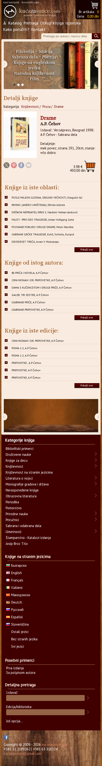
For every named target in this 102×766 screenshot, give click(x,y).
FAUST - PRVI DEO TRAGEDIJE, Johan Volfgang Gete (43, 219)
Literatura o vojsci (19, 478)
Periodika (12, 502)
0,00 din (93, 16)
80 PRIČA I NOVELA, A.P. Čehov (30, 273)
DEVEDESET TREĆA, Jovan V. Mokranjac (35, 241)
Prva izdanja (15, 668)
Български (19, 565)
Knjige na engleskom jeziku (34, 65)
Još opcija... (14, 721)
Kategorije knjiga (19, 440)
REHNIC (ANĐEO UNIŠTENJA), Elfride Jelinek (38, 205)
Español (17, 617)
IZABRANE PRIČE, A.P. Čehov (28, 302)
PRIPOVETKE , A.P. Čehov (26, 363)
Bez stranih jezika (24, 639)
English (16, 573)
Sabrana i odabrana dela (23, 525)
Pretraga (30, 23)
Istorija (45, 51)
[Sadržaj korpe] (94, 4)
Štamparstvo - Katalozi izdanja (28, 537)
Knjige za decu (17, 460)
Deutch (16, 602)
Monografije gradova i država (27, 484)
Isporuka (73, 23)
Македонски (20, 595)
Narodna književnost (34, 73)
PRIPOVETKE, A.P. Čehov (26, 370)
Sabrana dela (25, 57)
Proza (46, 106)
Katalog (15, 23)
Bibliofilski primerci (19, 448)
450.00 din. (78, 168)
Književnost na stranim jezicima (29, 472)
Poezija (49, 57)
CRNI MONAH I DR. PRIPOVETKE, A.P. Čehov (38, 280)
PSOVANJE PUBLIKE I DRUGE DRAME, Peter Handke (43, 227)
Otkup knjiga (52, 23)
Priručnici (12, 520)
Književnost (30, 106)
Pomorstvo (14, 508)
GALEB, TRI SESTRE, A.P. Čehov (30, 295)
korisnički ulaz (30, 2)
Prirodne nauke (17, 514)
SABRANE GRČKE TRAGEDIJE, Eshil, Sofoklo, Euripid (43, 234)
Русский (17, 609)
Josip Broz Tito (17, 543)
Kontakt (38, 29)
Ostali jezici (19, 631)
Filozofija (25, 51)
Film (34, 79)
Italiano (17, 587)
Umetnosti (13, 531)
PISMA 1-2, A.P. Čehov (24, 348)
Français (17, 580)
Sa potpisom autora (20, 672)
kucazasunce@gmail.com (22, 753)
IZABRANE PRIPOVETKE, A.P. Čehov (33, 309)
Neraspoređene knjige (22, 490)
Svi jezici (17, 646)
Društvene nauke (18, 454)
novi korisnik (11, 2)
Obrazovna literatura (21, 496)
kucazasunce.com (55, 744)
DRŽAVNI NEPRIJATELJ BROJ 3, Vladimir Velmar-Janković (45, 212)
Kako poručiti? (16, 29)
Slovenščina (20, 624)
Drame (59, 106)
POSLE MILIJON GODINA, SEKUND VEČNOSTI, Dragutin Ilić (47, 197)
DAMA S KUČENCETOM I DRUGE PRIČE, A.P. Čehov (42, 287)
